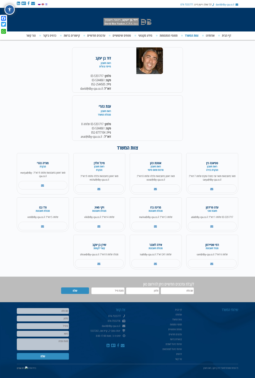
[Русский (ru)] (39, 3)
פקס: (108, 80)
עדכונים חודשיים (96, 35)
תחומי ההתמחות (169, 35)
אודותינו (210, 35)
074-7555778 (114, 321)
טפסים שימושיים (122, 35)
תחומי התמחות (176, 324)
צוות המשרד (191, 35)
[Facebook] (3, 18)
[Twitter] (3, 24)
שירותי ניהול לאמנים (174, 344)
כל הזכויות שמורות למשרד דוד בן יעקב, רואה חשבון (220, 368)
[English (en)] (42, 3)
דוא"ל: (107, 88)
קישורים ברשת (72, 35)
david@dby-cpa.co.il (225, 4)
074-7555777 (186, 4)
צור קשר (31, 35)
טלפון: (107, 75)
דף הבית (226, 35)
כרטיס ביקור (49, 35)
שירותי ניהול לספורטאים (172, 349)
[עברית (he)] (46, 3)
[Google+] (3, 27)
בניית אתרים (32, 368)
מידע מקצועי (145, 35)
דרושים (179, 354)
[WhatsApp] (3, 31)
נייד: (108, 84)
